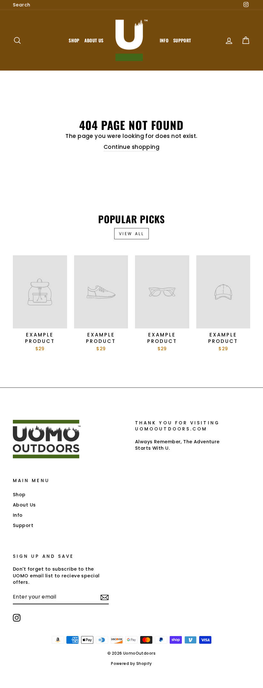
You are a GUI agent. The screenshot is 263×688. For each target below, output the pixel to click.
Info (164, 40)
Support (182, 40)
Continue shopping (131, 147)
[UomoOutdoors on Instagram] (17, 618)
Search (21, 5)
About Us (94, 40)
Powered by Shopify (131, 663)
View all (131, 233)
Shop (74, 40)
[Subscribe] (104, 597)
